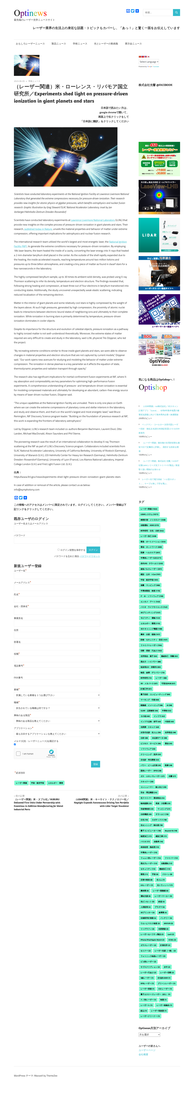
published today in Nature (38, 229)
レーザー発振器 (158, 1010)
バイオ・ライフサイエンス (154, 607)
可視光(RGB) (168, 683)
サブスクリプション (150, 967)
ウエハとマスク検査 (150, 923)
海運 (163, 999)
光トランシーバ (165, 885)
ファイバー (171, 858)
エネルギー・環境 (55, 783)
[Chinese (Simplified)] (140, 56)
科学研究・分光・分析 (152, 530)
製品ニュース (59, 43)
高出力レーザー (149, 863)
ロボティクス (159, 819)
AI (169, 705)
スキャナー (147, 781)
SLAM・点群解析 (149, 710)
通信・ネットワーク (151, 547)
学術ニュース (80, 43)
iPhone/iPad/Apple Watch (152, 939)
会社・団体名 (21, 606)
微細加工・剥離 (169, 656)
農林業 (145, 890)
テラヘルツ (162, 814)
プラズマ (160, 907)
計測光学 (165, 945)
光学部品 (170, 732)
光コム (161, 879)
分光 (144, 819)
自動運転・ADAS (150, 525)
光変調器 (163, 928)
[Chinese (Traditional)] (142, 56)
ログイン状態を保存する (72, 550)
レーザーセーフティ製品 (152, 934)
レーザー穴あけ (148, 972)
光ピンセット (147, 901)
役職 (17, 654)
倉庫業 (163, 912)
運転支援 (146, 896)
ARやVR (168, 923)
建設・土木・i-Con (150, 574)
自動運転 (166, 863)
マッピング (164, 808)
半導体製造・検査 (150, 590)
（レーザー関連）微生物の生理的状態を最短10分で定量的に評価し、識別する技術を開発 (159, 447)
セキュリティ (148, 868)
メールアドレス (22, 582)
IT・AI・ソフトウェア (152, 596)
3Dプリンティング (150, 612)
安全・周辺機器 (149, 792)
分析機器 (146, 814)
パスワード (19, 535)
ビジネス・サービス (151, 743)
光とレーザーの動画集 (106, 43)
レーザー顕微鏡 (160, 890)
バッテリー (166, 918)
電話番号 (19, 666)
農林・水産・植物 (150, 634)
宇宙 (155, 874)
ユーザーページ (147, 1050)
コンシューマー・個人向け (153, 787)
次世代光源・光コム (151, 732)
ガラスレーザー (148, 945)
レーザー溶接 (147, 988)
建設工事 (161, 836)
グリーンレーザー (166, 983)
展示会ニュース (133, 43)
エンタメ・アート (150, 601)
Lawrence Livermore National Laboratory (93, 220)
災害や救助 (146, 879)
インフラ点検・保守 (151, 721)
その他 (145, 716)
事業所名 (18, 618)
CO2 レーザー (165, 988)
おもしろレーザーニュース (30, 43)
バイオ (145, 841)
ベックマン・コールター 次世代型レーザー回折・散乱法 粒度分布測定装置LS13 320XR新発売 (159, 428)
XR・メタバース (149, 683)
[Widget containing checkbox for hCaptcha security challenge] (35, 753)
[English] (145, 56)
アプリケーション (23, 728)
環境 (144, 874)
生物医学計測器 (148, 918)
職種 (17, 702)
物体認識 (146, 803)
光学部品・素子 (149, 656)
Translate (156, 66)
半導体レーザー (149, 852)
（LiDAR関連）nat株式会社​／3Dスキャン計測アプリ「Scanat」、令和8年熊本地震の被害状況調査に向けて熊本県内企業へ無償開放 (159, 410)
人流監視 (146, 907)
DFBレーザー (147, 983)
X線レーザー (147, 977)
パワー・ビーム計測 (151, 765)
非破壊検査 (147, 808)
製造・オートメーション (153, 541)
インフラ (159, 716)
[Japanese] (148, 56)
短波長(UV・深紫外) (151, 667)
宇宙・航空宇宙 (37, 783)
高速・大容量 (163, 803)
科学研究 (146, 677)
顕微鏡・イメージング (152, 705)
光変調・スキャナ (150, 727)
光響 (172, 776)
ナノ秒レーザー (148, 999)
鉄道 (161, 901)
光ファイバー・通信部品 (152, 798)
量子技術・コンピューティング (155, 694)
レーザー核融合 (164, 1005)
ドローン (167, 874)
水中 (167, 967)
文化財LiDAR (164, 977)
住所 (16, 630)
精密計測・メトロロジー (153, 519)
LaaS (171, 934)
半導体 (166, 710)
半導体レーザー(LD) (151, 557)
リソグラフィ (147, 928)
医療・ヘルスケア (150, 552)
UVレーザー (147, 885)
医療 (168, 765)
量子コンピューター (151, 830)
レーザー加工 (148, 536)
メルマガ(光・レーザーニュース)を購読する (36, 741)
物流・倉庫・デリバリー (152, 672)
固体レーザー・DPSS (151, 770)
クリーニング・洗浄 (151, 754)
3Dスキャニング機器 (151, 628)
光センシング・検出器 (152, 825)
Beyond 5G (171, 830)
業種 (17, 689)
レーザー (161, 677)
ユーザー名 (20, 570)
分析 (144, 737)
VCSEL (172, 939)
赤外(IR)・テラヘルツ (152, 563)
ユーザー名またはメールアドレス (31, 523)
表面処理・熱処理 (150, 847)
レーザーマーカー (163, 896)
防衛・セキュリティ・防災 (154, 639)
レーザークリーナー (150, 1016)
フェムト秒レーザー (151, 858)
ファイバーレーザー (151, 645)
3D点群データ (159, 737)
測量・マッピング (150, 585)
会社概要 (143, 1054)
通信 (168, 743)
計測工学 (146, 688)
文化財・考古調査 (150, 759)
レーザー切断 (167, 972)
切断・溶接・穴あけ (151, 650)
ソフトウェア (148, 748)
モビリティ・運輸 (150, 617)
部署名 (17, 642)
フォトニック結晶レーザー (153, 956)
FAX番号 (18, 677)
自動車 (158, 841)
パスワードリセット (90, 556)
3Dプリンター (148, 912)
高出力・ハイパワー (151, 661)
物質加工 (146, 836)
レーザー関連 (21, 783)
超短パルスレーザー (151, 568)
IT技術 (169, 721)
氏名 (17, 594)
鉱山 (144, 1010)
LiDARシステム (149, 514)
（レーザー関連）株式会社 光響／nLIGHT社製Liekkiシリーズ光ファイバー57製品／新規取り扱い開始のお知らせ (159, 465)
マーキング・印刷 (150, 699)
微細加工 (164, 868)
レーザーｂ (146, 1005)
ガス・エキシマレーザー (152, 776)
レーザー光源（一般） (165, 950)
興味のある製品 (22, 715)
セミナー (146, 950)
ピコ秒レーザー (148, 961)
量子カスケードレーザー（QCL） (155, 994)
